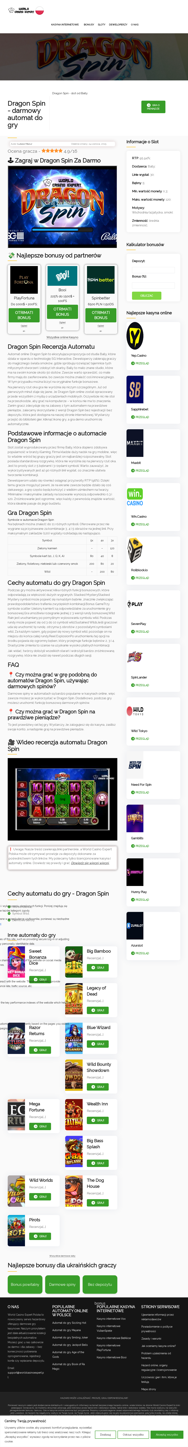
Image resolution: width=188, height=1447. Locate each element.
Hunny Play (139, 892)
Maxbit (136, 463)
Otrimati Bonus (24, 315)
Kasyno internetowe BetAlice (114, 1338)
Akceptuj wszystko (167, 1434)
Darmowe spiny (62, 1284)
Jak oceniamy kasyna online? (158, 1346)
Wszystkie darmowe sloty (62, 1256)
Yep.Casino (139, 355)
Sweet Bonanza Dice (37, 957)
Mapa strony (148, 1389)
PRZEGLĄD (142, 363)
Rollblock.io (139, 570)
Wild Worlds (41, 1180)
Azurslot (137, 945)
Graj (62, 799)
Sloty (101, 24)
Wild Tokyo (139, 731)
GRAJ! (100, 967)
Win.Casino (139, 516)
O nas (134, 24)
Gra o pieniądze (153, 107)
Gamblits (137, 838)
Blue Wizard (98, 1027)
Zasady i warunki (151, 1338)
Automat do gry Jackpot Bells (70, 1344)
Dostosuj (105, 1434)
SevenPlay (138, 624)
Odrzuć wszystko (133, 1434)
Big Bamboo (99, 951)
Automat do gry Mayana (66, 1330)
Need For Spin (141, 784)
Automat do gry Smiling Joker (70, 1337)
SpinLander (139, 677)
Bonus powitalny (25, 1284)
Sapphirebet (139, 409)
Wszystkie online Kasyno (62, 337)
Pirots (34, 1219)
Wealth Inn (97, 1103)
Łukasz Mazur (24, 144)
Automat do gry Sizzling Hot (69, 1322)
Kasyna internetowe (65, 24)
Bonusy (89, 24)
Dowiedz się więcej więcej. (90, 863)
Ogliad (24, 325)
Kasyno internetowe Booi (111, 1357)
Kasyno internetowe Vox (111, 1318)
